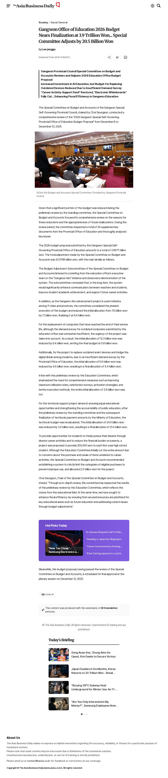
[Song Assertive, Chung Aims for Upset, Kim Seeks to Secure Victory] (59, 660)
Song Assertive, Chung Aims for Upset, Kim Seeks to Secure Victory (93, 654)
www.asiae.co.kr (53, 768)
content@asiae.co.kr (38, 760)
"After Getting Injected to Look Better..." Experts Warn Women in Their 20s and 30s (104, 553)
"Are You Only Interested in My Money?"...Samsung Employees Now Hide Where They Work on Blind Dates (94, 704)
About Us (13, 737)
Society (43, 22)
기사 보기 (46, 594)
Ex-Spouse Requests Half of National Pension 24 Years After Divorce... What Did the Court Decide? (104, 532)
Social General (59, 22)
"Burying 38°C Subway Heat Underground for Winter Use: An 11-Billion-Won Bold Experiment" (93, 687)
